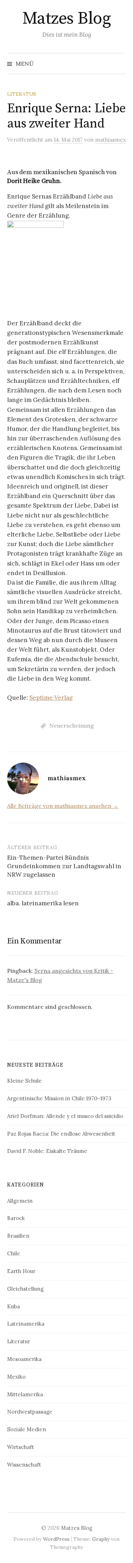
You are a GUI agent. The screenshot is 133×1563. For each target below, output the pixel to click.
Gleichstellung (25, 1288)
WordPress (56, 1539)
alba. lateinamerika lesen (43, 903)
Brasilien (18, 1235)
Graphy (101, 1539)
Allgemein (20, 1200)
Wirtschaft (20, 1447)
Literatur (21, 94)
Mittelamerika (25, 1394)
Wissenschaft (24, 1464)
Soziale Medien (26, 1429)
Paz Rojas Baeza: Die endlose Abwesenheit (61, 1133)
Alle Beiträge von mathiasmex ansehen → (62, 805)
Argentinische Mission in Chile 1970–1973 (59, 1098)
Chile (13, 1253)
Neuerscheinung (71, 725)
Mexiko (16, 1376)
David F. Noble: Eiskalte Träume (47, 1151)
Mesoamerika (24, 1359)
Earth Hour (21, 1271)
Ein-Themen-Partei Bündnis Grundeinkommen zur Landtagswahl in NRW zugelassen (64, 866)
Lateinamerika (25, 1323)
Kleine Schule (24, 1080)
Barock (16, 1218)
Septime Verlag (51, 697)
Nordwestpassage (29, 1411)
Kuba (13, 1306)
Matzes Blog (66, 18)
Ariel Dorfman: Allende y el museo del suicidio (65, 1116)
